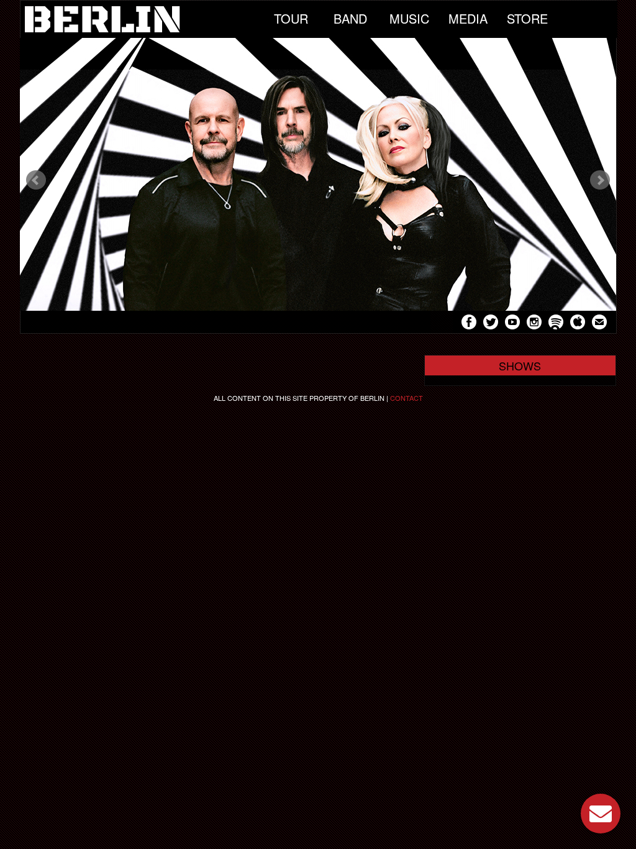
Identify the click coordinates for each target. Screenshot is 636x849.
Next (600, 180)
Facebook (468, 323)
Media (468, 18)
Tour (291, 18)
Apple (577, 323)
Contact (406, 398)
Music (409, 18)
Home (141, 19)
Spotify (555, 323)
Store (527, 18)
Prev (36, 180)
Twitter (490, 323)
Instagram (534, 323)
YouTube (512, 323)
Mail (599, 323)
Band (350, 18)
